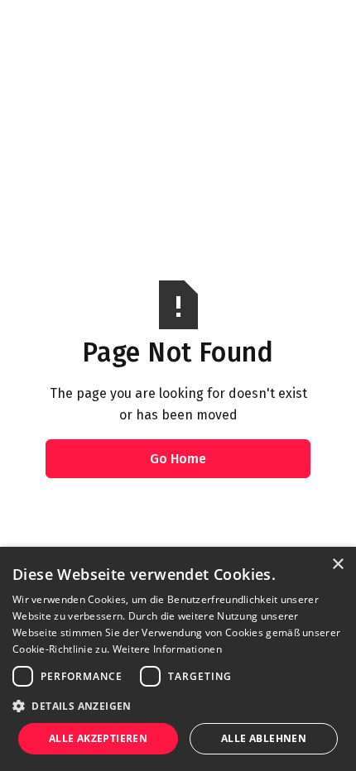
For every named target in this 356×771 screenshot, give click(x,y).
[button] (178, 706)
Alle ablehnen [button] (263, 738)
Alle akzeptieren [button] (98, 738)
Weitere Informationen (167, 649)
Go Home (178, 459)
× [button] (337, 564)
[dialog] (178, 659)
